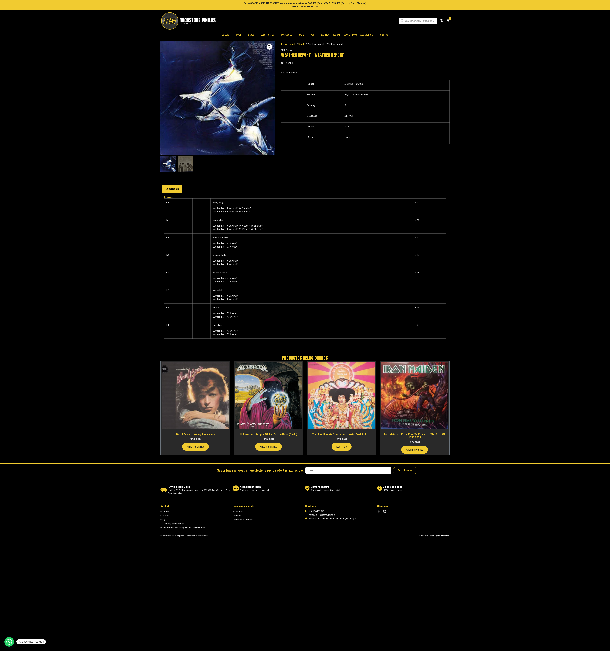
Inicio (284, 44)
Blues (251, 35)
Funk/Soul (286, 35)
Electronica (267, 35)
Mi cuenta (238, 511)
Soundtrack (350, 35)
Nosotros (164, 511)
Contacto (165, 515)
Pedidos (237, 515)
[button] (269, 47)
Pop (312, 35)
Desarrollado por (434, 536)
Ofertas (384, 35)
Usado (301, 44)
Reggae (336, 35)
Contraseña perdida (243, 519)
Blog (162, 519)
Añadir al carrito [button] (195, 446)
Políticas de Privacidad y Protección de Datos (182, 527)
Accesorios (366, 35)
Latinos (325, 35)
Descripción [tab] (172, 188)
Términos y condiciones (172, 523)
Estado (225, 35)
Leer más (341, 446)
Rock (238, 35)
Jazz (301, 35)
